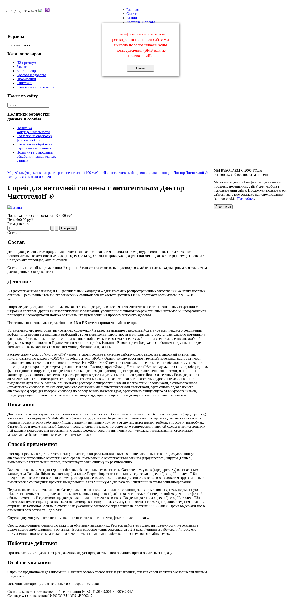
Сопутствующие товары (35, 87)
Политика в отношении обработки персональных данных (36, 156)
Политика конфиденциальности (33, 130)
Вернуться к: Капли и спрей (29, 177)
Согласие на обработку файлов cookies (34, 138)
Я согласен (223, 206)
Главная (132, 10)
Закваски (24, 67)
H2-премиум (26, 63)
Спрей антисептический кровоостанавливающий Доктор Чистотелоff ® (152, 173)
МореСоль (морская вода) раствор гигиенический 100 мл (51, 173)
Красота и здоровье (31, 75)
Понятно (140, 68)
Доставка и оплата (140, 22)
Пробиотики (26, 79)
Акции (131, 18)
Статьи (131, 14)
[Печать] (14, 207)
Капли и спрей (28, 71)
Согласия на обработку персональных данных (34, 146)
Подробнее (245, 198)
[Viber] (47, 11)
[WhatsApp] (40, 11)
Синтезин (24, 83)
